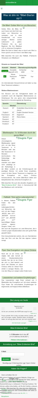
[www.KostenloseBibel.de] (8, 1)
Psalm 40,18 (33, 313)
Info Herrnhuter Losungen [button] (19, 323)
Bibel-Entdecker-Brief (9, 185)
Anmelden (6, 359)
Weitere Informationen (19, 340)
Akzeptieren (5, 396)
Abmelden (15, 359)
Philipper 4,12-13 (32, 321)
